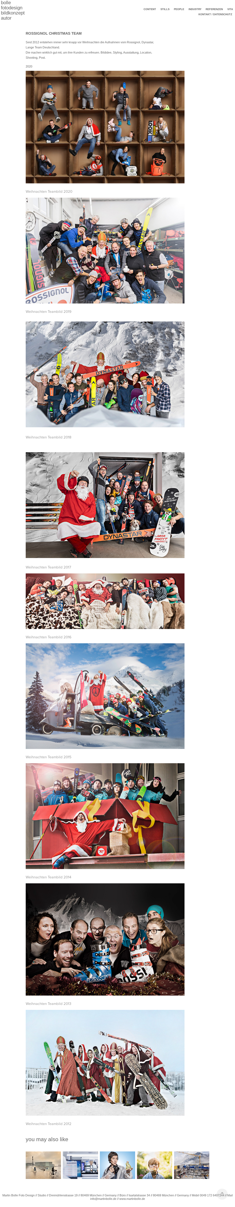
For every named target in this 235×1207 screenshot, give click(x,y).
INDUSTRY (195, 9)
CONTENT (150, 9)
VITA (230, 9)
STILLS (164, 9)
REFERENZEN (214, 9)
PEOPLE (179, 9)
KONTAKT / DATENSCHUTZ (215, 14)
